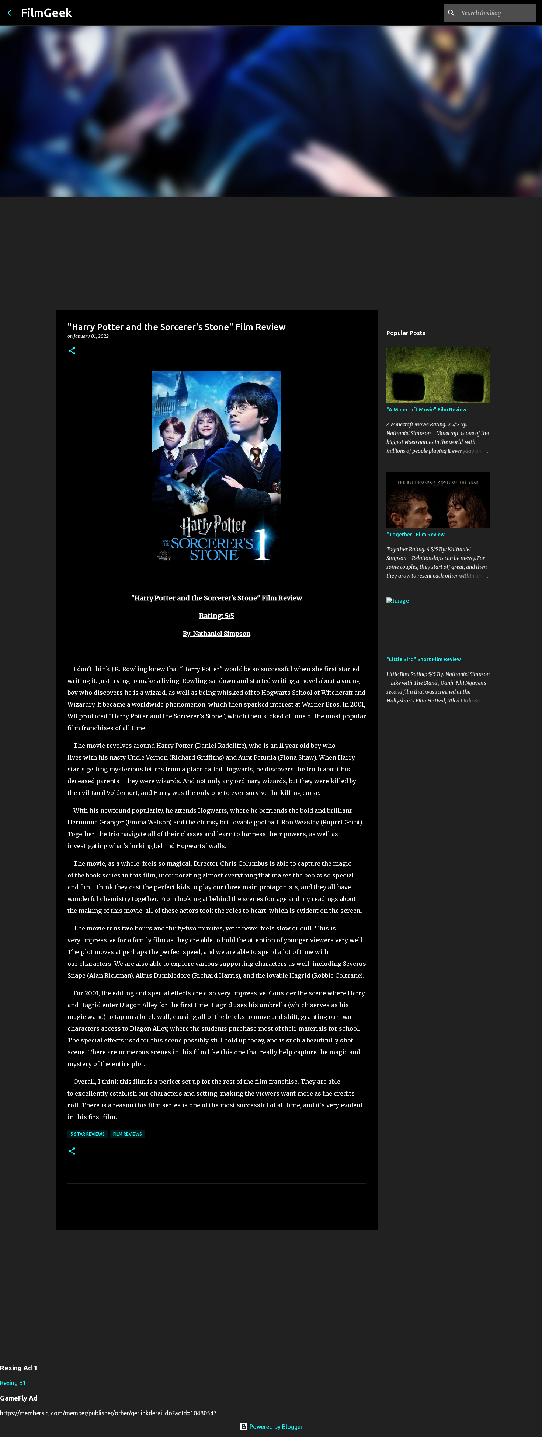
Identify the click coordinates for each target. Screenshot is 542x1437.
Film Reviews (127, 1134)
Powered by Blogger (275, 1426)
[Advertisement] (271, 252)
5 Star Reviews (87, 1134)
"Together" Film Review (415, 534)
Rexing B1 (13, 1383)
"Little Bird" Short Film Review (423, 659)
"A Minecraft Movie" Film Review (426, 410)
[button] (71, 351)
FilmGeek (46, 12)
